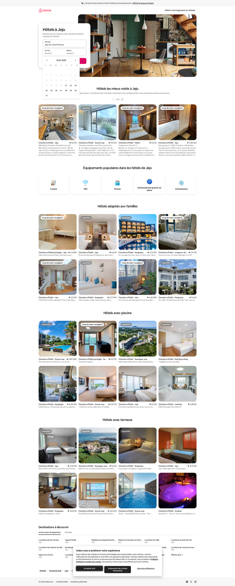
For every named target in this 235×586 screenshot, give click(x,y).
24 (47, 90)
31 (46, 95)
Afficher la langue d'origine (143, 3)
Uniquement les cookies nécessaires (117, 569)
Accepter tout (89, 568)
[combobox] (64, 44)
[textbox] (54, 53)
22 (71, 85)
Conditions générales (78, 582)
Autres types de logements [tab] (50, 532)
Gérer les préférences (145, 568)
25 (51, 90)
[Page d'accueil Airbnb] (45, 10)
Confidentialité (62, 582)
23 (76, 85)
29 (71, 90)
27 (61, 90)
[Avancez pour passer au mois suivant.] (75, 60)
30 (76, 90)
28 (66, 90)
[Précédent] (113, 99)
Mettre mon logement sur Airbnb (180, 10)
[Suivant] (122, 99)
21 (66, 85)
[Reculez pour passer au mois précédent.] (47, 60)
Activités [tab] (68, 532)
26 (56, 90)
